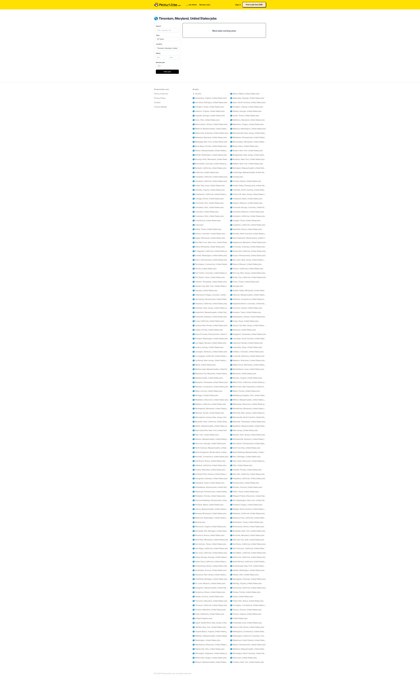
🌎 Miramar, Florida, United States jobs (208, 413)
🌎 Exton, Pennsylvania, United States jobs (209, 260)
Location (159, 44)
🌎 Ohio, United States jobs (241, 465)
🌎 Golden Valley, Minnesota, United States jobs (248, 290)
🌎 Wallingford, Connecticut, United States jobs (248, 631)
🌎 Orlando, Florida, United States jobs (246, 470)
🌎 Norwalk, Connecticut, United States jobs (210, 456)
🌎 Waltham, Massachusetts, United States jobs (210, 636)
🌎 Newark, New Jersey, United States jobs (247, 435)
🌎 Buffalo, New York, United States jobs (246, 164)
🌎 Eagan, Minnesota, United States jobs (208, 238)
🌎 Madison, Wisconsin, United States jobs (247, 360)
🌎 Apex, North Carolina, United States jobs (247, 102)
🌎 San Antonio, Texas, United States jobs (209, 544)
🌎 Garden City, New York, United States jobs (210, 286)
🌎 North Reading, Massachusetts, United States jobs (248, 452)
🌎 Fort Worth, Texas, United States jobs (208, 277)
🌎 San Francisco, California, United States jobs (248, 548)
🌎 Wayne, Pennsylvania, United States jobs (248, 644)
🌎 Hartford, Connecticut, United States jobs (248, 299)
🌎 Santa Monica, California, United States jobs (248, 561)
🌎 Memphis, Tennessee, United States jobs (210, 382)
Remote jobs (160, 62)
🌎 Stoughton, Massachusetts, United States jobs (210, 588)
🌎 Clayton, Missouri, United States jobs (246, 203)
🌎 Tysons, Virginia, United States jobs (245, 614)
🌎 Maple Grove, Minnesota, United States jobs (248, 365)
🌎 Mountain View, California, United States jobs (210, 422)
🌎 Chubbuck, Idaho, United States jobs (246, 199)
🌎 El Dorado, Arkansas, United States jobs (247, 247)
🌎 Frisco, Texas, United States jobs (244, 282)
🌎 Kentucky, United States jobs (243, 330)
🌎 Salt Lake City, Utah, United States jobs (247, 540)
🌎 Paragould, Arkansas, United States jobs (210, 478)
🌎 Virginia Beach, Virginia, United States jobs (210, 631)
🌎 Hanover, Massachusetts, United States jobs (248, 295)
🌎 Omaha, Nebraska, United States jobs (208, 470)
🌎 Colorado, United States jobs (205, 212)
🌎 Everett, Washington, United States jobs (209, 255)
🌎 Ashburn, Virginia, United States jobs (208, 111)
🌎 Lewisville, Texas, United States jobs (246, 347)
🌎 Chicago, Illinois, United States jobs (208, 199)
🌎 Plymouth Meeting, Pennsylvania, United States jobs (210, 500)
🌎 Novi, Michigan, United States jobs (245, 456)
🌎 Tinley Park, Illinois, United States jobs (246, 601)
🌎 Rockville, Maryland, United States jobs (247, 535)
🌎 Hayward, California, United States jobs (209, 303)
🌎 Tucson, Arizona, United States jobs (246, 610)
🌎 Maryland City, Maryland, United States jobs (210, 373)
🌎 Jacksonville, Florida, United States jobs (210, 325)
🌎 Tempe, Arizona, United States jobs (208, 596)
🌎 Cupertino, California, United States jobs (247, 225)
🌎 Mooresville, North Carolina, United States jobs (248, 417)
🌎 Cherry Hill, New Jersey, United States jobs (248, 194)
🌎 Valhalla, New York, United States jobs (209, 627)
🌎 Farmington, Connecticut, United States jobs (210, 264)
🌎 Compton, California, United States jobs (247, 216)
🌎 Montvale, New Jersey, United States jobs (248, 413)
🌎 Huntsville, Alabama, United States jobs (209, 317)
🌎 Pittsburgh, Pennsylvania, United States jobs (210, 491)
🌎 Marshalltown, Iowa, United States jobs (247, 369)
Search (158, 26)
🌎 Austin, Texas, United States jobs (244, 115)
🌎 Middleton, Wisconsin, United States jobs (210, 400)
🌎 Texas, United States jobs (241, 596)
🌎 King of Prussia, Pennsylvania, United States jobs (210, 334)
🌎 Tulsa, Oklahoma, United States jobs (208, 614)
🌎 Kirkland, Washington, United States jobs (210, 338)
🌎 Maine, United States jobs (204, 365)
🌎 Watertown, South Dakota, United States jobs (248, 640)
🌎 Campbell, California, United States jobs (210, 177)
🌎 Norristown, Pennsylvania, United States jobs (248, 443)
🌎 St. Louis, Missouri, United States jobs (208, 583)
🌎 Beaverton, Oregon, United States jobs (247, 124)
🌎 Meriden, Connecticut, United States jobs (210, 387)
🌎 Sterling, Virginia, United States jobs (246, 583)
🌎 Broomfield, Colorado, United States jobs (210, 164)
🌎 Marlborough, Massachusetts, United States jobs (210, 369)
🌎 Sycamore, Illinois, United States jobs (208, 592)
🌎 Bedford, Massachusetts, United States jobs (210, 129)
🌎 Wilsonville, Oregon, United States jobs (209, 658)
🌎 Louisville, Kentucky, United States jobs (247, 356)
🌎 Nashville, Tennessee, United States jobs (247, 422)
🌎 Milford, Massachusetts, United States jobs (248, 400)
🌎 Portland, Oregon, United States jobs (246, 505)
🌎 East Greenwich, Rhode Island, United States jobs (248, 238)
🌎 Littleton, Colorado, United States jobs (247, 352)
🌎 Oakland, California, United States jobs (209, 465)
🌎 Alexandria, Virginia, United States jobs (209, 98)
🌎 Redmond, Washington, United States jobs (210, 518)
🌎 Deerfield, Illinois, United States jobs (246, 229)
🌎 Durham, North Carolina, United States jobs (248, 233)
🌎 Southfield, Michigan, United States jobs (209, 579)
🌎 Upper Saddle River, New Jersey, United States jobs (210, 623)
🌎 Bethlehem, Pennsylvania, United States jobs (248, 137)
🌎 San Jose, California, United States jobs (209, 553)
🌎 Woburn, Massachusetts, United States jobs (210, 662)
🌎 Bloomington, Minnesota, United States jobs (248, 142)
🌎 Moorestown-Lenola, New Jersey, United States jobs (210, 417)
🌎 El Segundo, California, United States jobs (210, 251)
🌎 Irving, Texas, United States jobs (244, 321)
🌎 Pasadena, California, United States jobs (247, 478)
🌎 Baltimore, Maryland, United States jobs (247, 120)
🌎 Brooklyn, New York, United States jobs (247, 159)
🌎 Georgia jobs (236, 286)
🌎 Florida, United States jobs (204, 268)
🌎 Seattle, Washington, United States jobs (247, 570)
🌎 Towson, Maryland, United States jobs (209, 610)
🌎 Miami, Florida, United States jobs (245, 391)
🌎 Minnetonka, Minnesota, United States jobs (248, 408)
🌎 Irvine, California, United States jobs (208, 321)
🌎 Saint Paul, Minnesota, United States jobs (210, 540)
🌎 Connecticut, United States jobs (206, 220)
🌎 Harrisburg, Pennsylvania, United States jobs (210, 299)
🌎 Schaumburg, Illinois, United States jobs (209, 566)
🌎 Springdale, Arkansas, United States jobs (248, 579)
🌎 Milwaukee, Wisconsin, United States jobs (248, 404)
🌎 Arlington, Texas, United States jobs (208, 107)
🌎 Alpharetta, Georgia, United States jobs (247, 98)
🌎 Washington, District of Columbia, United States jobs (248, 636)
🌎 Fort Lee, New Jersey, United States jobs (247, 273)
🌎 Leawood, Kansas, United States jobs (246, 343)
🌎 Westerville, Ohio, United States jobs (208, 649)
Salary (158, 53)
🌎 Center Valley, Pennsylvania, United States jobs (248, 185)
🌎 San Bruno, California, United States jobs (248, 544)
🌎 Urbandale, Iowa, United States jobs (246, 623)
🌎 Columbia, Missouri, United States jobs (247, 212)
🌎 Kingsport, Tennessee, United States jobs (248, 334)
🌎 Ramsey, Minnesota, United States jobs (209, 513)
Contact (157, 102)
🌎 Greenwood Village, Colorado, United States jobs (210, 295)
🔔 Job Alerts (191, 5)
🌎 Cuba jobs (197, 225)
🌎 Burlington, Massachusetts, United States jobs (248, 168)
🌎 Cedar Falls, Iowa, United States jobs (208, 185)
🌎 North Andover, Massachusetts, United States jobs (210, 448)
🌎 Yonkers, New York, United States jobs (247, 662)
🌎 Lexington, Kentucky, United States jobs (209, 352)
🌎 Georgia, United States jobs (204, 290)
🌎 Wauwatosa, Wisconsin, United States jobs (210, 644)
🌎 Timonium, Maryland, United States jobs (209, 601)
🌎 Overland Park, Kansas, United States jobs (210, 474)
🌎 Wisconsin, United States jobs (243, 658)
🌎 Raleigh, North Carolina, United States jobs (248, 509)
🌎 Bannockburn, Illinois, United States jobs (210, 124)
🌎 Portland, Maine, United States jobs (207, 505)
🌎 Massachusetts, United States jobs (207, 378)
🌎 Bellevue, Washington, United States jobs (248, 129)
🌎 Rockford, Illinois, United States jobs (208, 535)
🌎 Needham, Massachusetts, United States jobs (248, 426)
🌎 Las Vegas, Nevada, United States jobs (209, 343)
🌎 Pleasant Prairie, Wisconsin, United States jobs (248, 496)
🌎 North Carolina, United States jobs (245, 448)
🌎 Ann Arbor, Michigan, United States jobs (209, 102)
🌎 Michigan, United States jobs (205, 395)
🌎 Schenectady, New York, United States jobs (248, 566)
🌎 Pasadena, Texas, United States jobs (208, 483)
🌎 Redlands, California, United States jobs (247, 513)
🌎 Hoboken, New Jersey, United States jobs (210, 308)
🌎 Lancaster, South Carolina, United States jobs (248, 338)
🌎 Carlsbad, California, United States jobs (209, 181)
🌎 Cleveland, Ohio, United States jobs (208, 207)
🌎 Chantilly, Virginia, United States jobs (208, 190)
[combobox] (167, 48)
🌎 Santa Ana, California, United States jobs (247, 557)
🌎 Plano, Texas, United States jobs (244, 491)
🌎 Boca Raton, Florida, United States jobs (209, 146)
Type (157, 35)
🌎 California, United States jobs (205, 172)
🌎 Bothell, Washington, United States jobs (209, 155)
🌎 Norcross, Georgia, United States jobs (209, 443)
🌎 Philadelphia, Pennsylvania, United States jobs (210, 487)
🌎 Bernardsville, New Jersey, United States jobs (248, 133)
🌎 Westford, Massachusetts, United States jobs (248, 649)
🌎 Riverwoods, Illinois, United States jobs (247, 526)
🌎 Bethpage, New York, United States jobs (209, 142)
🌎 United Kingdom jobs (202, 618)
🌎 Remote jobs (198, 522)
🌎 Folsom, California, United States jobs (246, 268)
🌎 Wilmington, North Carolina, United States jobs (248, 653)
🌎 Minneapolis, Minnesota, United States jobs (210, 408)
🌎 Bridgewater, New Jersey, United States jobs (248, 155)
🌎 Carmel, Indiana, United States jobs (245, 181)
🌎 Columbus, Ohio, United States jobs (208, 216)
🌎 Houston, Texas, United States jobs (245, 312)
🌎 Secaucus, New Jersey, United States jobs (210, 575)
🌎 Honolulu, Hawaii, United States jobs (246, 308)
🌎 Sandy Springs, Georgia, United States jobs (210, 557)
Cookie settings (160, 107)
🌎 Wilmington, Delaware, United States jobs (210, 653)
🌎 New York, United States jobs (205, 435)
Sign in (238, 5)
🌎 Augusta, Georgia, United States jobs (208, 115)
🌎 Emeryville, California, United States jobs (248, 251)
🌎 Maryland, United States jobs (243, 373)
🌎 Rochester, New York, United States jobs (247, 531)
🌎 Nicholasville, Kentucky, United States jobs (248, 439)
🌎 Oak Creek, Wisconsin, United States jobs (248, 461)
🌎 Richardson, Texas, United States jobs (246, 522)
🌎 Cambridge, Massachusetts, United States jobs (248, 172)
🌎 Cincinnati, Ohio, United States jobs (208, 203)
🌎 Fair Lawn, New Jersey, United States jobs (248, 260)
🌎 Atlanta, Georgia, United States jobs (246, 111)
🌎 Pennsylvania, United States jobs (244, 483)
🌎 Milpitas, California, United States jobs (209, 404)
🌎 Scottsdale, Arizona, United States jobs (209, 570)
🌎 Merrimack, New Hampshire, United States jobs (248, 387)
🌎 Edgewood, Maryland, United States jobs (248, 242)
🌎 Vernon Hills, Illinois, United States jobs (247, 627)
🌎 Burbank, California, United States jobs (209, 168)
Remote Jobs (204, 5)
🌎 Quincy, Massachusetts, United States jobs (210, 509)
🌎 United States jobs (239, 618)
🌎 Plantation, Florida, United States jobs (208, 496)
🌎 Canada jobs (236, 177)
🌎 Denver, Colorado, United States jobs (208, 233)
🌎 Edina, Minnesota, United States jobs (208, 247)
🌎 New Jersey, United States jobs (244, 430)
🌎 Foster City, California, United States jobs (248, 277)
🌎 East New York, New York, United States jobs (210, 242)
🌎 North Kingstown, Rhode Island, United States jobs (210, 452)
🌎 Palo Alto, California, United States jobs (247, 474)
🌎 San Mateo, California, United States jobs (248, 553)
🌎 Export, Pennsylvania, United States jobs (247, 255)
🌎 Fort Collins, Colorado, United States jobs (210, 273)
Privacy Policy (160, 98)
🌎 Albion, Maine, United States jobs (244, 94)
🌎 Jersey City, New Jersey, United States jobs (248, 325)
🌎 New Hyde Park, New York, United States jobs (210, 430)
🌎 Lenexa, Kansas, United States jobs (207, 347)
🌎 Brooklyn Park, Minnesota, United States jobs (210, 159)
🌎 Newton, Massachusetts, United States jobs (210, 439)
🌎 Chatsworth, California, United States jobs (210, 194)
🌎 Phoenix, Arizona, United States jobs (246, 487)
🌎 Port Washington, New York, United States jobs (248, 500)
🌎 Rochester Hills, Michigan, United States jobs (210, 531)
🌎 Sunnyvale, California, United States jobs (248, 588)
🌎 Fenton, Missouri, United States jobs (246, 264)
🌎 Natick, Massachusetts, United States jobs (210, 426)
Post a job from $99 (254, 4)
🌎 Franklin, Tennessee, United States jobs (209, 282)
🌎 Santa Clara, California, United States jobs (210, 561)
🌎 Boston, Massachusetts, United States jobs (210, 150)
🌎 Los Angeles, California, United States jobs (210, 356)
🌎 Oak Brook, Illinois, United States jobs (208, 461)
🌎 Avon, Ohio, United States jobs (206, 120)
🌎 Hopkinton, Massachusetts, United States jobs (210, 312)
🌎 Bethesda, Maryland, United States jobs (209, 137)
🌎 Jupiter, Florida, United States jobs (207, 330)
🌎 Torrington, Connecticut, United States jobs (248, 605)
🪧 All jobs (196, 94)
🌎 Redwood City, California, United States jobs (248, 518)
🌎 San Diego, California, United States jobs (210, 548)
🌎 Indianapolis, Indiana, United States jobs (247, 317)
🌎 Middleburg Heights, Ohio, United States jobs (248, 395)
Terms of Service (161, 94)
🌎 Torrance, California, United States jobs (209, 605)
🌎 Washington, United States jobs (206, 640)
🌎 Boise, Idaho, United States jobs (244, 146)
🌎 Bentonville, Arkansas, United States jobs (210, 133)
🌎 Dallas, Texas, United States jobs (206, 229)
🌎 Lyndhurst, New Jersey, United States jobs (210, 360)
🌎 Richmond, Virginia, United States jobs (209, 526)
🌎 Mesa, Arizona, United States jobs (207, 391)
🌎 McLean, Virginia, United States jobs (246, 378)
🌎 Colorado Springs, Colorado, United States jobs (248, 207)
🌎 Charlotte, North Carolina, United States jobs (248, 190)
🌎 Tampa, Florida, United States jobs (245, 592)
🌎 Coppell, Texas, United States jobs (245, 220)
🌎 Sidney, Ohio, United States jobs (244, 575)
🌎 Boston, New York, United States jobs (246, 150)
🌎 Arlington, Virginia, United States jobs (246, 107)
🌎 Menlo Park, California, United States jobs (248, 382)
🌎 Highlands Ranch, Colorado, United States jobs (248, 303)
